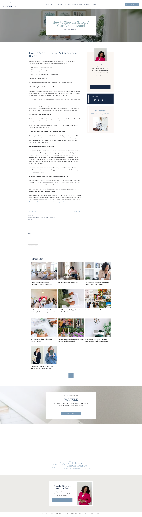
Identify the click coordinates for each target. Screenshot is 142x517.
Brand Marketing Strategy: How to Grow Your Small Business (70, 311)
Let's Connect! (61, 464)
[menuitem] (47, 4)
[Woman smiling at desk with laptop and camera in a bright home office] (98, 271)
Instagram (77, 463)
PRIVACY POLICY (65, 515)
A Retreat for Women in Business (68, 282)
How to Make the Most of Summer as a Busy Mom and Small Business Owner (96, 340)
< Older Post (32, 211)
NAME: (29, 228)
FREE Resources (100, 110)
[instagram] (95, 100)
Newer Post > (77, 211)
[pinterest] (102, 100)
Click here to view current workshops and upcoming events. (47, 202)
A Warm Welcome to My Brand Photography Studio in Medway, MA (42, 283)
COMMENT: (30, 219)
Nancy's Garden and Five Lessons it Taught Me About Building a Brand (71, 340)
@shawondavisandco (77, 465)
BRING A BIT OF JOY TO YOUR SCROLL (77, 468)
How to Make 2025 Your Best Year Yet (96, 310)
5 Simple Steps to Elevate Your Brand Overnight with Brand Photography (42, 367)
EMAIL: (29, 233)
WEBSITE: (30, 239)
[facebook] (99, 100)
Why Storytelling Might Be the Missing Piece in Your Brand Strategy (97, 283)
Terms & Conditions (75, 515)
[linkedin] (106, 100)
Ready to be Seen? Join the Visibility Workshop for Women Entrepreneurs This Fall (43, 312)
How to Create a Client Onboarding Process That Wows (41, 340)
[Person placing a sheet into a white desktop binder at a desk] (71, 298)
